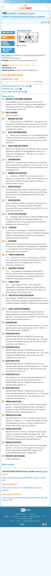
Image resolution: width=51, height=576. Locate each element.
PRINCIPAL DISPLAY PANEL (13, 401)
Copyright (15, 516)
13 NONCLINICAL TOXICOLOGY (15, 268)
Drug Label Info (7, 32)
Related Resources (6, 43)
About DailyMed (20, 514)
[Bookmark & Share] (46, 524)
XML (27, 86)
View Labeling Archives (10, 497)
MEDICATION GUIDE (11, 322)
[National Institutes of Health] (3, 1)
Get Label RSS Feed (33, 497)
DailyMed (25, 6)
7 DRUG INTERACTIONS (13, 200)
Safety (4, 37)
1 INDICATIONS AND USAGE (14, 119)
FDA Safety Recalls (25, 477)
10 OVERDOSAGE (11, 227)
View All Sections (8, 96)
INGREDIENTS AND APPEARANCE (15, 456)
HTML (17, 89)
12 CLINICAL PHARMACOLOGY (15, 255)
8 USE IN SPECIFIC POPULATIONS (16, 214)
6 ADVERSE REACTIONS (13, 187)
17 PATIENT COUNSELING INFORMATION (18, 309)
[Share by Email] (43, 524)
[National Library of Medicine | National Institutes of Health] (25, 510)
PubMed (26, 487)
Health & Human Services (31, 521)
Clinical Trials (17, 487)
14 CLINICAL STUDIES (12, 282)
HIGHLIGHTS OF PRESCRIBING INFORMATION (19, 99)
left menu (43, 471)
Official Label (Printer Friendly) (13, 92)
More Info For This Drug (7, 50)
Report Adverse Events (10, 477)
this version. (38, 81)
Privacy (24, 516)
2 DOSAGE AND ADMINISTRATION (16, 132)
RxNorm (22, 497)
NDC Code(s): (6, 55)
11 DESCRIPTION (11, 241)
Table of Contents (12, 112)
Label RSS (44, 22)
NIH (12, 521)
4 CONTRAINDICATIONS (13, 159)
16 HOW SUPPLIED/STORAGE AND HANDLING (20, 295)
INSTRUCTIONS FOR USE (13, 334)
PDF (23, 86)
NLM (18, 521)
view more (17, 58)
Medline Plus (7, 487)
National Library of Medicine (15, 1)
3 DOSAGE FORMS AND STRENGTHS (17, 146)
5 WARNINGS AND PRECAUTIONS (16, 173)
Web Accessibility (34, 516)
